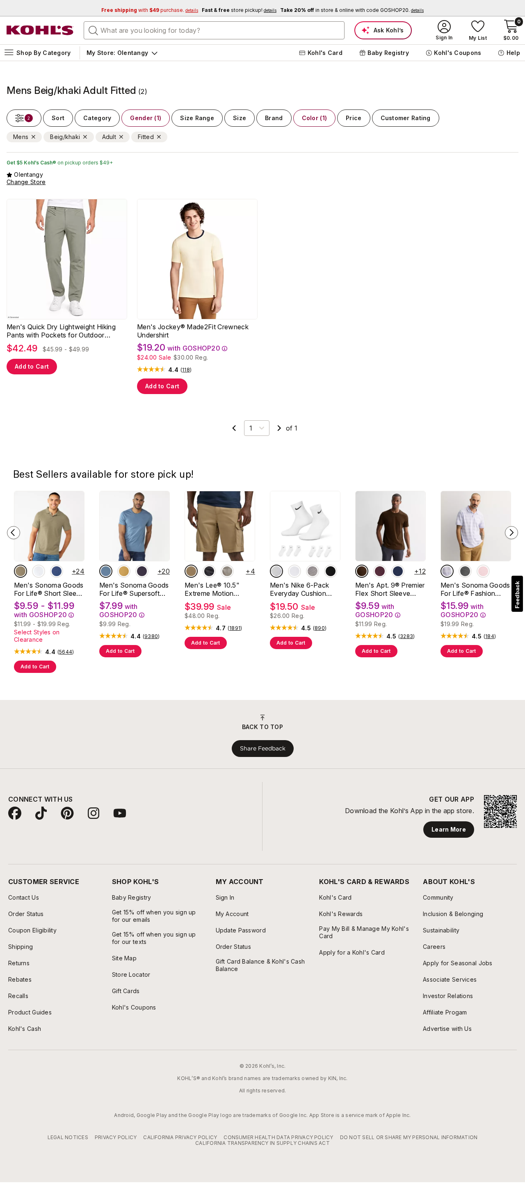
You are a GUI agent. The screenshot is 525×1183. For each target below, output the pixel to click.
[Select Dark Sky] (105, 571)
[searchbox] (214, 30)
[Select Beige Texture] (20, 571)
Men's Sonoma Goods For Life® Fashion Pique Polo (475, 589)
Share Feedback (262, 748)
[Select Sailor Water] (56, 571)
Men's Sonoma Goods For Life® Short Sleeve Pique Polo (49, 589)
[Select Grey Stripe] (465, 571)
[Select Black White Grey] (294, 571)
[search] (93, 30)
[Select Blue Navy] (397, 571)
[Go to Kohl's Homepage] (40, 30)
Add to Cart (32, 366)
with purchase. (149, 10)
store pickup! (239, 10)
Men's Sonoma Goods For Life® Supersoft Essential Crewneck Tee (134, 589)
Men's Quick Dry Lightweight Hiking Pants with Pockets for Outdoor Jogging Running (61, 331)
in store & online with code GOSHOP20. (352, 10)
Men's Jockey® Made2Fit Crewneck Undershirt (193, 331)
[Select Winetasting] (379, 571)
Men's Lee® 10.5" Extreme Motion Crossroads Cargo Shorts (212, 589)
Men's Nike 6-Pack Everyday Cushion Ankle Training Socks (302, 589)
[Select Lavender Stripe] (447, 571)
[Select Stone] (227, 571)
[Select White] (276, 571)
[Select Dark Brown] (361, 571)
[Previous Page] (234, 428)
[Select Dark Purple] (141, 571)
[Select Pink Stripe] (483, 571)
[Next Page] (279, 428)
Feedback (517, 595)
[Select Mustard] (123, 571)
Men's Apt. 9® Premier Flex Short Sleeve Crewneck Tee (390, 589)
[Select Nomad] (191, 571)
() (186, 369)
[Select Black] (209, 571)
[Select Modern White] (38, 571)
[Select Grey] (312, 571)
